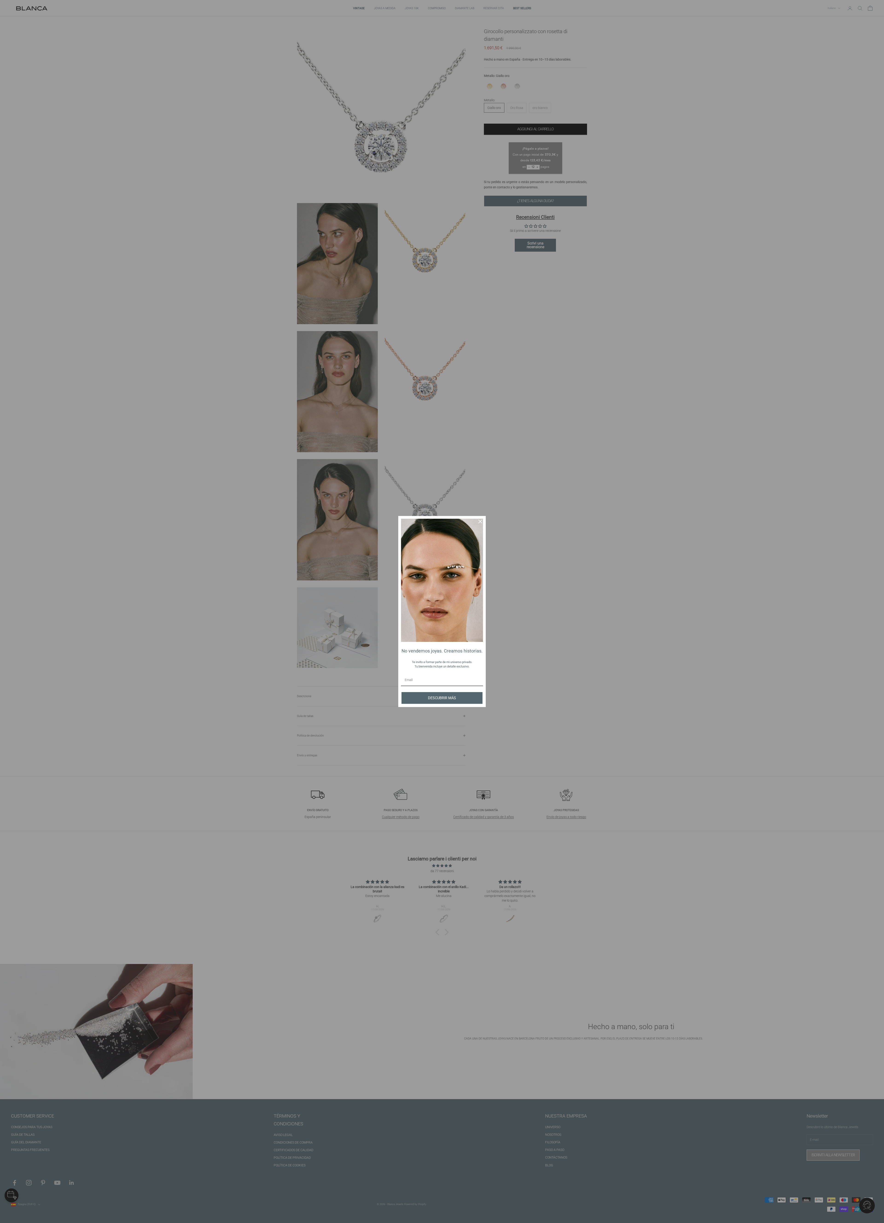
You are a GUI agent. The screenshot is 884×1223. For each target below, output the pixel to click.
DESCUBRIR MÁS (442, 698)
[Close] (480, 521)
